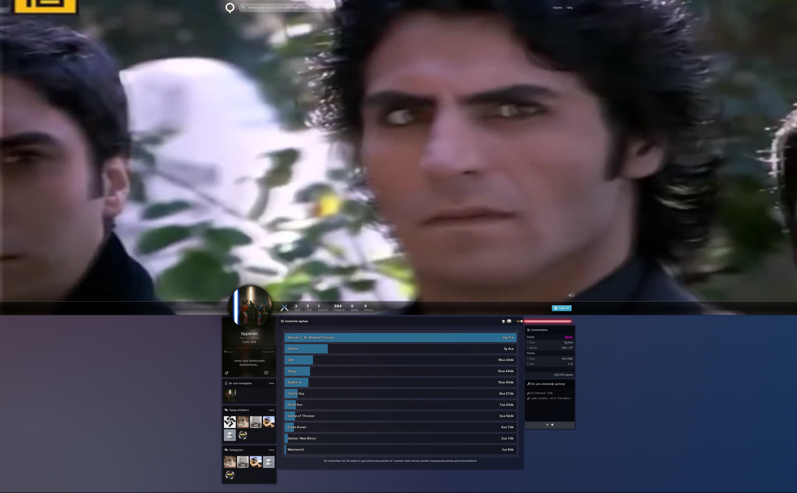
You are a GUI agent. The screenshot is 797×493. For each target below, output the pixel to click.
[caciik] (269, 422)
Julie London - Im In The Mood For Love (551, 398)
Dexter (293, 349)
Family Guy (296, 394)
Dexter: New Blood (302, 439)
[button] (547, 425)
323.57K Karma (563, 375)
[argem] (243, 422)
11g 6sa (568, 342)
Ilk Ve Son (295, 405)
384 (339, 308)
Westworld (296, 450)
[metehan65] (230, 422)
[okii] (230, 435)
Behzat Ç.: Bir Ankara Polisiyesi (311, 338)
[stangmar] (256, 422)
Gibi (291, 360)
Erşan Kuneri (297, 427)
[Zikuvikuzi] (230, 7)
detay (569, 337)
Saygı (292, 371)
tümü (271, 383)
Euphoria (294, 382)
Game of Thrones (301, 416)
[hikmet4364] (243, 435)
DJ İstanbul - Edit (541, 393)
